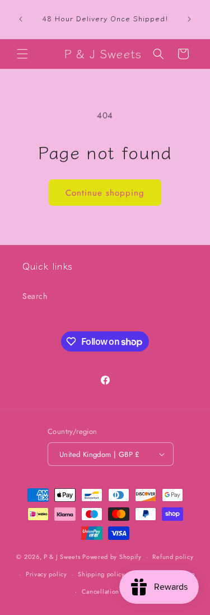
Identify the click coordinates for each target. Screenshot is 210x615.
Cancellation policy (110, 591)
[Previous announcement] (20, 19)
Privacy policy (46, 574)
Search (35, 296)
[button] (22, 53)
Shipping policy (101, 574)
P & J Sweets (62, 556)
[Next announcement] (189, 19)
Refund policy (172, 556)
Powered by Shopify (112, 556)
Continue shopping (105, 193)
